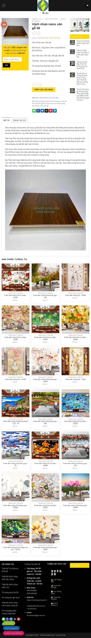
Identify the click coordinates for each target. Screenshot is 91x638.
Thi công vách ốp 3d (10, 592)
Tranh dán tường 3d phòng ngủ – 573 (75, 464)
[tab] (6, 120)
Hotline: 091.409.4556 (13, 633)
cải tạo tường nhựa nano (43, 101)
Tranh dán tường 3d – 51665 (75, 295)
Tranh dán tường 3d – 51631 (75, 379)
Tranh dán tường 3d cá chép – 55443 (45, 464)
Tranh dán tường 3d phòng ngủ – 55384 (15, 506)
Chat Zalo (9, 623)
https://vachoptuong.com (37, 600)
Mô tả (6, 120)
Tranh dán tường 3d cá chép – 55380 (75, 422)
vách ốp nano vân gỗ (41, 106)
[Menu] (3, 5)
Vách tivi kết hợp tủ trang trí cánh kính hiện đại (83, 53)
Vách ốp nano (54, 98)
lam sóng (55, 101)
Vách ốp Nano (51, 19)
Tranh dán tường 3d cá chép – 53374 (15, 296)
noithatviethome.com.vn (36, 606)
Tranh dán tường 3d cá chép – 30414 (45, 338)
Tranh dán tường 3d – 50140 (15, 379)
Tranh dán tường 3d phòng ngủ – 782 (45, 296)
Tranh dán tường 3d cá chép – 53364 (15, 338)
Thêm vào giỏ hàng (43, 89)
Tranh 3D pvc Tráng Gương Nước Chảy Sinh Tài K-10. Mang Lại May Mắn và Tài (82, 78)
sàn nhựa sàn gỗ (37, 103)
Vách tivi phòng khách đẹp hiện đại (83, 43)
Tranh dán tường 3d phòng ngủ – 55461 (45, 548)
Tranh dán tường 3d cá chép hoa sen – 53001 (15, 548)
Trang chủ (37, 19)
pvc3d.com (32, 609)
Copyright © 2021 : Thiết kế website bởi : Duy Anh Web (45, 635)
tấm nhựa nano (49, 103)
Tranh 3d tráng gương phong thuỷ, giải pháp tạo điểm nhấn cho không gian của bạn (83, 94)
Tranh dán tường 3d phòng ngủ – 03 (15, 464)
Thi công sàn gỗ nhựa (10, 597)
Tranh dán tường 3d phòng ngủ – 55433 (45, 380)
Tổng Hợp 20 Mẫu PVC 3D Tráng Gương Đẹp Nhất (82, 65)
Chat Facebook (11, 628)
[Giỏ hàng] (87, 5)
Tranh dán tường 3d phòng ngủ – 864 (45, 422)
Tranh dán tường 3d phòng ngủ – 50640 (75, 506)
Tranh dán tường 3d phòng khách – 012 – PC (15, 422)
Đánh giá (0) (19, 120)
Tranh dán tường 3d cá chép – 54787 (45, 506)
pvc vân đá (62, 101)
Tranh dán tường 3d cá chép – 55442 (75, 338)
